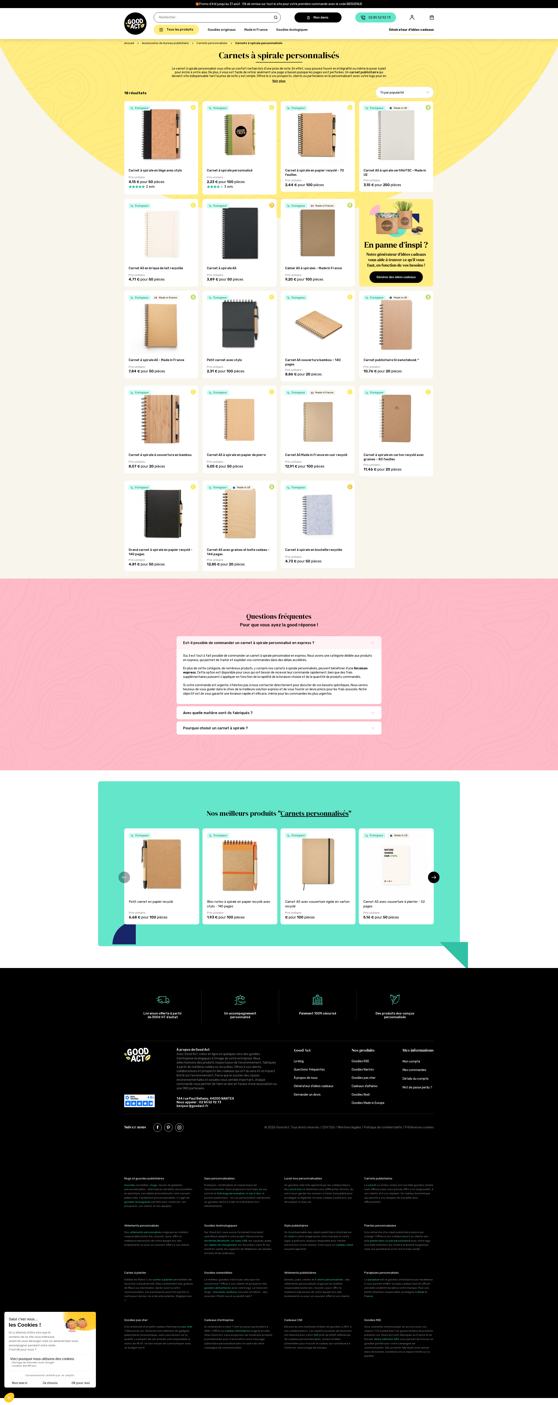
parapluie (373, 1279)
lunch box (295, 1189)
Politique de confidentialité (383, 1127)
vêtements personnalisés (146, 1232)
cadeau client (344, 1244)
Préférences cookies (419, 1127)
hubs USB (241, 1240)
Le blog (299, 1061)
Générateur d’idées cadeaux (411, 30)
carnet (372, 1185)
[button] (126, 23)
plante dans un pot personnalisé (390, 1240)
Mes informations (418, 1050)
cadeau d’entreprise (237, 1330)
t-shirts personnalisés (329, 1279)
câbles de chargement (223, 1244)
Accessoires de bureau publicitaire (165, 43)
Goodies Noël (361, 1095)
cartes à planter (163, 1279)
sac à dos (255, 1193)
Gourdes (129, 1185)
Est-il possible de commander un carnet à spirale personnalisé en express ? (248, 643)
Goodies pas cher (364, 1078)
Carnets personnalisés (212, 43)
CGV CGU (328, 1127)
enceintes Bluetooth (217, 1240)
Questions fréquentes (309, 1069)
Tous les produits (180, 29)
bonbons (231, 1292)
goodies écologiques (137, 1201)
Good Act (302, 1050)
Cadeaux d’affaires (365, 1086)
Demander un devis (307, 1095)
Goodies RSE (360, 1061)
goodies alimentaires (217, 1287)
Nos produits (363, 1050)
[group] (161, 876)
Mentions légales (349, 1127)
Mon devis (321, 17)
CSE (315, 1334)
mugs (153, 1185)
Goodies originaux (222, 30)
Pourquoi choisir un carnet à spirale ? (215, 728)
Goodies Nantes (363, 1069)
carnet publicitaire (363, 72)
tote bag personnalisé (231, 1193)
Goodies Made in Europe (368, 1103)
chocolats (219, 1292)
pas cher (187, 1326)
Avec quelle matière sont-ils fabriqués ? (218, 713)
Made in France (255, 30)
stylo (291, 1236)
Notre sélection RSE (386, 1339)
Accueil (129, 43)
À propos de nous (306, 1078)
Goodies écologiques (292, 30)
